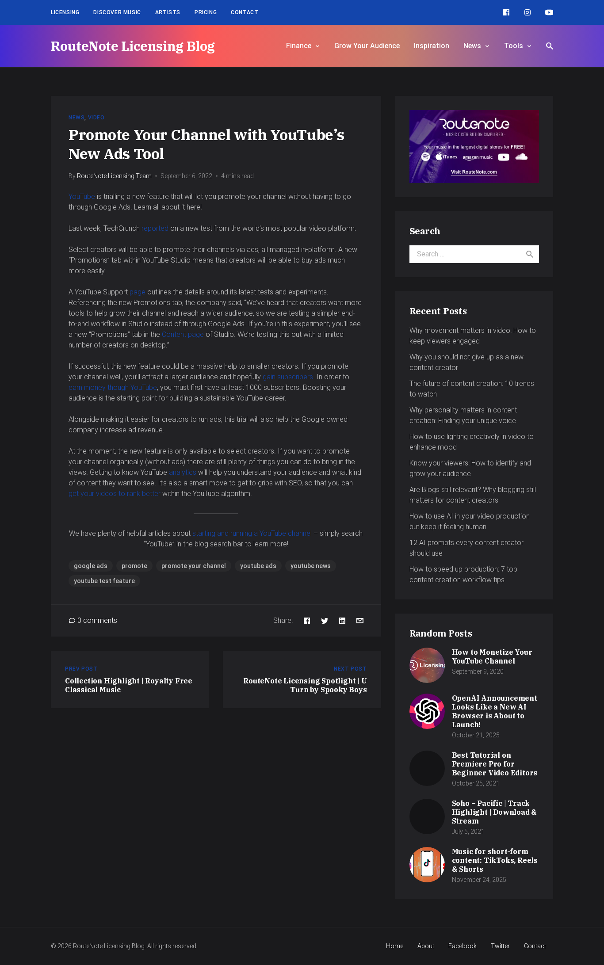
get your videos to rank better (115, 493)
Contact (244, 12)
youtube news (311, 565)
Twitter (500, 946)
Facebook (462, 946)
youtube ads (258, 565)
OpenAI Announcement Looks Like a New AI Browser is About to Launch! (494, 711)
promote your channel (193, 565)
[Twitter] (324, 620)
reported (154, 228)
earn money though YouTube (113, 387)
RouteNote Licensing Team (114, 175)
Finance (298, 46)
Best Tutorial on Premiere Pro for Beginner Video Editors (495, 764)
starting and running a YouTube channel (252, 533)
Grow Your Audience (367, 46)
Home (394, 946)
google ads (90, 565)
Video (96, 117)
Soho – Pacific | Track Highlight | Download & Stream (494, 812)
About (425, 946)
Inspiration (431, 46)
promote (134, 565)
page (137, 292)
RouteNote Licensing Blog (133, 45)
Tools (513, 46)
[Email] (359, 620)
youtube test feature (104, 580)
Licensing (65, 12)
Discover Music (117, 12)
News (472, 46)
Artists (167, 12)
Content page (183, 334)
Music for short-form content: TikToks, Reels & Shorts (495, 860)
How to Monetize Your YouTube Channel (492, 656)
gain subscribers (288, 377)
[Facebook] (506, 12)
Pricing (206, 12)
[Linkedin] (342, 620)
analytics (182, 472)
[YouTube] (549, 12)
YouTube (82, 196)
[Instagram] (527, 12)
